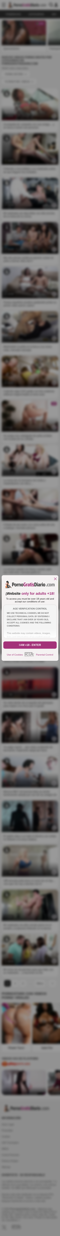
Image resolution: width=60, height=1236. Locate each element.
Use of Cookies (15, 654)
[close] (55, 579)
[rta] (29, 656)
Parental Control (44, 654)
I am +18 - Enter (30, 645)
